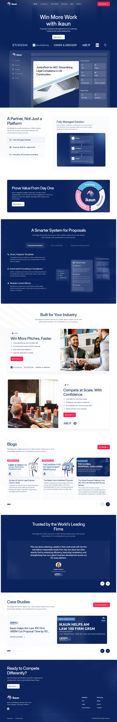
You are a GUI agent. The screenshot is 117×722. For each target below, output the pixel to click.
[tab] (35, 245)
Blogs (98, 701)
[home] (12, 4)
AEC (83, 701)
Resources (64, 4)
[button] (44, 4)
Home (35, 4)
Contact (78, 4)
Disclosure (10, 718)
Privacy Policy (19, 718)
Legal (83, 704)
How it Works (54, 4)
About (72, 4)
